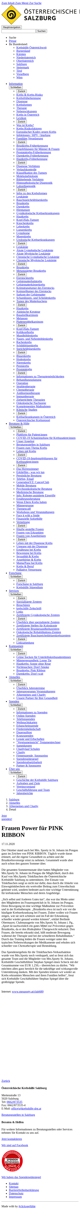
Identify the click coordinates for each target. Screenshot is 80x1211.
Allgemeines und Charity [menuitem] (31, 694)
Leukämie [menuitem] (22, 196)
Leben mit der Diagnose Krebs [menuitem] (34, 543)
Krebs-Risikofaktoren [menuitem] (29, 128)
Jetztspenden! (6, 817)
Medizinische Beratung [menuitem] (30, 492)
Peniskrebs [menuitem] (22, 366)
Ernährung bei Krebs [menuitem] (28, 549)
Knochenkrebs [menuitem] (24, 223)
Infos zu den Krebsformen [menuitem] (31, 193)
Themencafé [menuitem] (23, 508)
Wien (19, 77)
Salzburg (21, 64)
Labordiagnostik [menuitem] (26, 186)
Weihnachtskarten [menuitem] (26, 722)
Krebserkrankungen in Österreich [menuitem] (35, 416)
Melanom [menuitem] (22, 318)
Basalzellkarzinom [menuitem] (27, 315)
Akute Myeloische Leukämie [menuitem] (33, 253)
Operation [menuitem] (22, 383)
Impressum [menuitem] (15, 1196)
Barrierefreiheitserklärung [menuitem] (24, 1190)
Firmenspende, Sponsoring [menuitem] (32, 755)
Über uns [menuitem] (14, 768)
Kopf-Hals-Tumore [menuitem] (27, 219)
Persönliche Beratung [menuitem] (28, 475)
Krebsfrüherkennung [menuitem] (28, 98)
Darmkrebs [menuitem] (22, 206)
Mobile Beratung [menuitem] (26, 485)
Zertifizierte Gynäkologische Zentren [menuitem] (38, 615)
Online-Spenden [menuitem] (26, 715)
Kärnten (21, 54)
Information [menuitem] (16, 83)
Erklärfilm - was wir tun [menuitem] (30, 472)
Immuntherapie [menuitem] (25, 396)
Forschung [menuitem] (15, 573)
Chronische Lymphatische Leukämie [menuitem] (37, 256)
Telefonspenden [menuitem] (25, 719)
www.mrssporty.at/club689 (28, 991)
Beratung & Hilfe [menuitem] (19, 423)
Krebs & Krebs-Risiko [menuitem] (29, 94)
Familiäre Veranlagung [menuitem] (29, 138)
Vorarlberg (22, 74)
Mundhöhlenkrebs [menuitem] (27, 335)
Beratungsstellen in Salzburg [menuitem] (33, 444)
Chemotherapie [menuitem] (25, 389)
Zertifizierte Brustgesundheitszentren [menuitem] (37, 628)
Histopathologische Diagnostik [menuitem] (34, 182)
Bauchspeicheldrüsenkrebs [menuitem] (32, 199)
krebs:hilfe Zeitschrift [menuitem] (28, 608)
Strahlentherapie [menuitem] (25, 386)
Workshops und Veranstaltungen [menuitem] (35, 512)
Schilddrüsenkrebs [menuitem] (27, 345)
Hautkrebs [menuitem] (22, 216)
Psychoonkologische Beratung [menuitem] (34, 488)
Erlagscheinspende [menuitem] (27, 725)
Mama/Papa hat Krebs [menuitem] (29, 563)
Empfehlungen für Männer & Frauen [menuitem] (38, 149)
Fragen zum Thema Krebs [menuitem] (31, 447)
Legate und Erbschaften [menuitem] (30, 739)
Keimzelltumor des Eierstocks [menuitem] (33, 291)
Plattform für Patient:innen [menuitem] (31, 434)
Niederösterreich (26, 57)
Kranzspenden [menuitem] (24, 735)
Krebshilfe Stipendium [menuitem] (29, 587)
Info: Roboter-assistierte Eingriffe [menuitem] (35, 495)
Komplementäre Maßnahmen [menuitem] (33, 406)
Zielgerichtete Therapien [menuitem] (30, 399)
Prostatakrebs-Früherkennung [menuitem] (33, 152)
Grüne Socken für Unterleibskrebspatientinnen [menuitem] (43, 657)
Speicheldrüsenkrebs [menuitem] (28, 348)
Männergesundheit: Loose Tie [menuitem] (33, 660)
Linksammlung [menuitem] (25, 642)
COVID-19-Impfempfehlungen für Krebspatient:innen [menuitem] (36, 460)
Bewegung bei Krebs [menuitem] (28, 553)
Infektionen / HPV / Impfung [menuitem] (33, 135)
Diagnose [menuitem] (22, 101)
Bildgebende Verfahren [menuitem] (30, 179)
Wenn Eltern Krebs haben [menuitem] (31, 502)
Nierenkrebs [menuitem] (23, 362)
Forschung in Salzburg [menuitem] (29, 584)
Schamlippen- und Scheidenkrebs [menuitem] (36, 297)
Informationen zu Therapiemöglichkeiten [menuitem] (40, 376)
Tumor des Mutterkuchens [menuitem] (31, 301)
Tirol (19, 70)
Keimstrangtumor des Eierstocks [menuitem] (35, 287)
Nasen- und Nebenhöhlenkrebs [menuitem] (34, 338)
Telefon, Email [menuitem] (25, 478)
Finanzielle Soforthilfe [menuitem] (29, 518)
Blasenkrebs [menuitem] (23, 356)
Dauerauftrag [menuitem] (24, 732)
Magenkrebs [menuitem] (23, 236)
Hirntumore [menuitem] (23, 209)
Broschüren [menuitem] (23, 605)
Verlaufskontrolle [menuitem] (26, 169)
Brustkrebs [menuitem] (22, 203)
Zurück (21, 91)
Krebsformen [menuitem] (24, 104)
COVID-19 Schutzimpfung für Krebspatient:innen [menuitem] (46, 437)
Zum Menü (22, 3)
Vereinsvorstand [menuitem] (25, 786)
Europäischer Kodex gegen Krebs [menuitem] (36, 131)
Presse (12, 40)
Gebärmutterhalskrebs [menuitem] (29, 281)
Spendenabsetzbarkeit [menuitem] (29, 762)
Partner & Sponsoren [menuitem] (28, 765)
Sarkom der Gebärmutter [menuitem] (30, 294)
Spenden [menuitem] (14, 701)
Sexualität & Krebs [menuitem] (27, 556)
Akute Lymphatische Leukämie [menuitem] (34, 250)
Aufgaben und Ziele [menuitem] (28, 783)
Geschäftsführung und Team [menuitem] (33, 789)
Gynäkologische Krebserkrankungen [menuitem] (38, 213)
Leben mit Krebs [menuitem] (26, 451)
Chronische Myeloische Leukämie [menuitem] (36, 260)
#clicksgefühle (27, 1206)
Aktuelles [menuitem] (14, 677)
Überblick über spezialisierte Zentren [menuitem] (38, 622)
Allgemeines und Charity (23, 806)
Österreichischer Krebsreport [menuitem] (33, 420)
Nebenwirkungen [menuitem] (26, 111)
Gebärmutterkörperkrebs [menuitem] (30, 284)
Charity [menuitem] (20, 752)
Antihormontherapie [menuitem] (28, 393)
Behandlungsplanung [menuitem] (28, 379)
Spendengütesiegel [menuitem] (27, 758)
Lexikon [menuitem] (21, 118)
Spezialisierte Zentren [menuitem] (29, 601)
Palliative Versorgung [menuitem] (28, 569)
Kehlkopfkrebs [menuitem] (25, 332)
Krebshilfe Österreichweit (31, 47)
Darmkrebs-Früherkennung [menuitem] (32, 155)
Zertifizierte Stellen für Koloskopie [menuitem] (36, 625)
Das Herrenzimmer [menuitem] (27, 468)
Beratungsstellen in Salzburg (18, 1114)
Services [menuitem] (14, 590)
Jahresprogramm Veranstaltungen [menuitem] (35, 691)
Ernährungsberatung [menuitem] (28, 498)
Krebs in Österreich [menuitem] (27, 114)
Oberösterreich (25, 60)
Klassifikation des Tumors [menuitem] (31, 172)
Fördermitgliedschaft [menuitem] (28, 729)
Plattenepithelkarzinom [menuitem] (29, 321)
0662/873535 (14, 1101)
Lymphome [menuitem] (23, 233)
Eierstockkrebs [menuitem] (25, 278)
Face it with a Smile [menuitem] (28, 515)
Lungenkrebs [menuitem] (24, 229)
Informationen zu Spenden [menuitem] (31, 712)
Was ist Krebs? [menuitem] (25, 125)
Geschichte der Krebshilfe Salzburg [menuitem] (37, 780)
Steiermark (22, 67)
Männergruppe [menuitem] (25, 505)
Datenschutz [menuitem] (16, 1193)
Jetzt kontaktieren (11, 1139)
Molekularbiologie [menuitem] (27, 176)
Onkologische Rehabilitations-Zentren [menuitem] (38, 632)
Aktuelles (14, 802)
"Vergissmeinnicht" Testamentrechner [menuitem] (38, 742)
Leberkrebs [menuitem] (23, 226)
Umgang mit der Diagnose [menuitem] (31, 546)
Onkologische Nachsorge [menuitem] (31, 403)
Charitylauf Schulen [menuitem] (28, 749)
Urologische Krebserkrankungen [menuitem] (35, 239)
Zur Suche (35, 3)
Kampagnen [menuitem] (16, 646)
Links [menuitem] (19, 611)
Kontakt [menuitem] (13, 1183)
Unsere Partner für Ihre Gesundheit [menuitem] (36, 698)
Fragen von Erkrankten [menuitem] (30, 532)
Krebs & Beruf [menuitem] (25, 566)
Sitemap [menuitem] (13, 1186)
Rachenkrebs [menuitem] (24, 342)
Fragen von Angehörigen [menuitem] (31, 535)
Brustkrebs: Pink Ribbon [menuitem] (30, 670)
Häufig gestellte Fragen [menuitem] (30, 529)
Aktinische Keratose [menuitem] (28, 311)
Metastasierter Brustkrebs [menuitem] (31, 270)
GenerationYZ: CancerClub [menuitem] (32, 482)
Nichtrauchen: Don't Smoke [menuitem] (32, 667)
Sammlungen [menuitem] (24, 745)
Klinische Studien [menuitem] (26, 409)
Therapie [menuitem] (21, 108)
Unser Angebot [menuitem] (25, 441)
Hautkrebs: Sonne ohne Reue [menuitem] (33, 663)
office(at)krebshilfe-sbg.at (26, 1108)
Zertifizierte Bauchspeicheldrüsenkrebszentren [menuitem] (43, 635)
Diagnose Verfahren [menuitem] (28, 166)
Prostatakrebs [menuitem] (24, 369)
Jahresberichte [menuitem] (24, 793)
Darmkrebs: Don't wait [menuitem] (29, 673)
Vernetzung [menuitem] (23, 522)
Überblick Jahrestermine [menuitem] (30, 688)
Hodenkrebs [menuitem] (23, 359)
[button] (11, 27)
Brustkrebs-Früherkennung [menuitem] (32, 145)
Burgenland (23, 50)
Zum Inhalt (8, 3)
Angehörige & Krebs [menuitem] (28, 559)
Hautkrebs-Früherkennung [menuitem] (31, 159)
